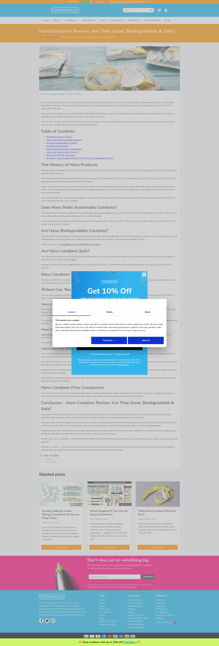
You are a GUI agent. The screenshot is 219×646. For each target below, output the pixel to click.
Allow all (146, 340)
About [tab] (147, 312)
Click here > (130, 642)
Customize (107, 340)
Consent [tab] (71, 312)
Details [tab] (109, 312)
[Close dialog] (144, 274)
